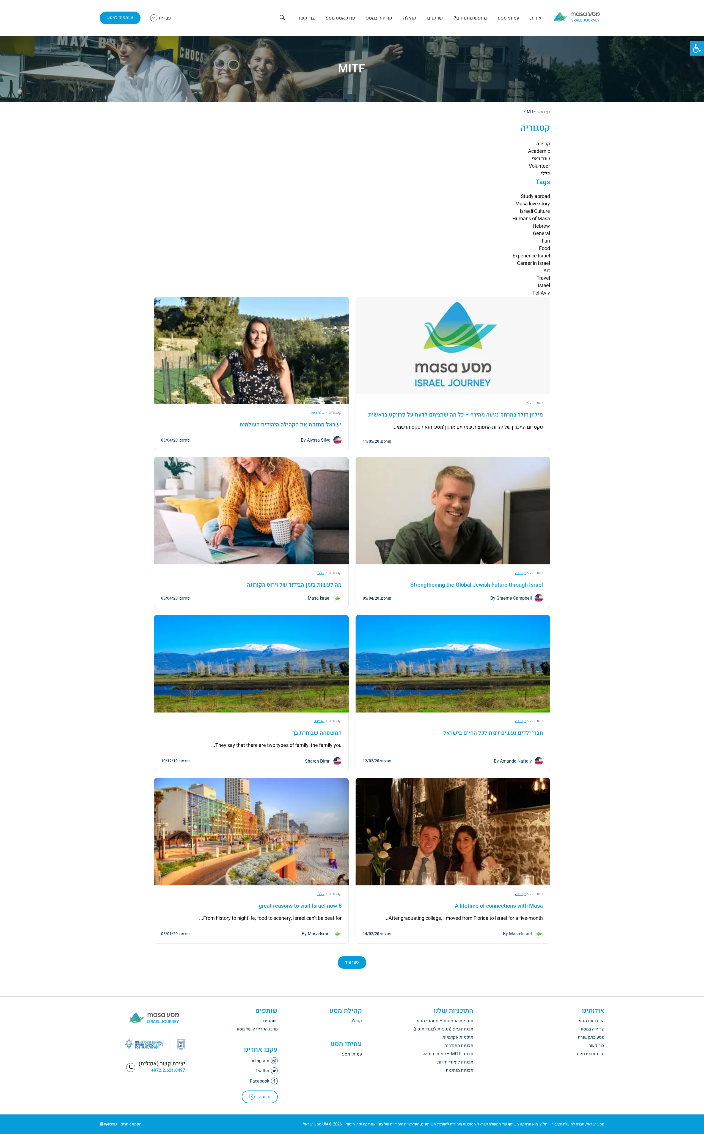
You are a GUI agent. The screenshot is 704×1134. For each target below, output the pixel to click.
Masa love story (532, 204)
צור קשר (306, 18)
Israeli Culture (535, 211)
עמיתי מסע (508, 18)
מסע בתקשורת (591, 1037)
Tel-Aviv (541, 293)
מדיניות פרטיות (590, 1054)
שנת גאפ (541, 158)
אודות (536, 18)
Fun (546, 241)
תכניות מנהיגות (459, 1070)
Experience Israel (531, 256)
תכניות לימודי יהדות (455, 1062)
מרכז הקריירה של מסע (257, 1029)
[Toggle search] (282, 18)
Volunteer (539, 166)
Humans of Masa (531, 218)
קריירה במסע (379, 18)
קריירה (543, 144)
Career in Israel (533, 263)
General (541, 233)
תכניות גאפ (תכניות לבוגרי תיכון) (443, 1029)
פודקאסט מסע (340, 18)
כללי (545, 173)
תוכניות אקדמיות (457, 1037)
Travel (543, 278)
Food (544, 248)
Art (546, 270)
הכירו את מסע (591, 1021)
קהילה (409, 18)
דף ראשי (543, 112)
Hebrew (541, 226)
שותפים (435, 18)
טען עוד (352, 962)
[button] (697, 48)
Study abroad (535, 196)
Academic (539, 151)
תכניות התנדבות (458, 1045)
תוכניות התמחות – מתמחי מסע (445, 1021)
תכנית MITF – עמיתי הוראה (448, 1054)
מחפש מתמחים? (470, 18)
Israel (544, 285)
